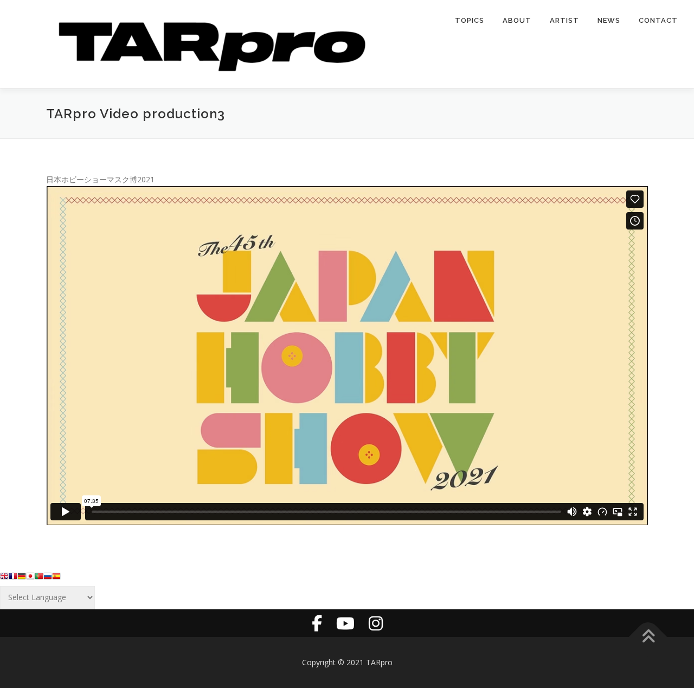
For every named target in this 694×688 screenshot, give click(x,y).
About (517, 20)
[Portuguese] (39, 578)
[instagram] (376, 623)
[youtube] (345, 623)
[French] (13, 578)
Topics (469, 20)
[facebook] (317, 623)
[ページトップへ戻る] (648, 636)
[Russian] (47, 578)
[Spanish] (56, 578)
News (608, 20)
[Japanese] (30, 578)
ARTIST (564, 20)
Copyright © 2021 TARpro (347, 662)
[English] (4, 578)
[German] (21, 578)
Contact (658, 20)
